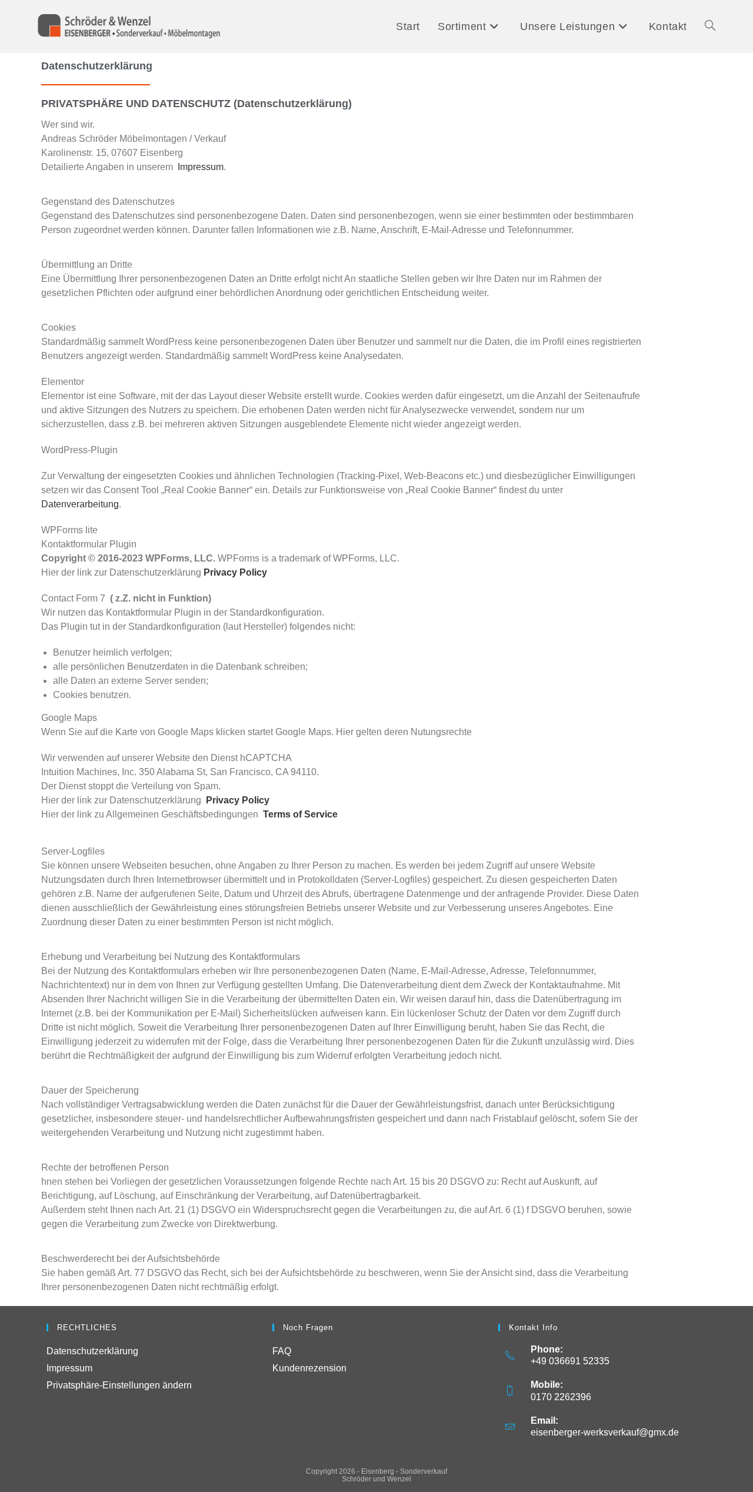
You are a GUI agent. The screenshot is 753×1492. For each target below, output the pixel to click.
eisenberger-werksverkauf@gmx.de (605, 1432)
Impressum (201, 167)
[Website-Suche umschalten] (710, 26)
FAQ (281, 1351)
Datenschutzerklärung (92, 1351)
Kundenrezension (309, 1368)
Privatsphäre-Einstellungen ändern (119, 1385)
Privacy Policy (235, 572)
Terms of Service (298, 814)
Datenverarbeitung (80, 504)
